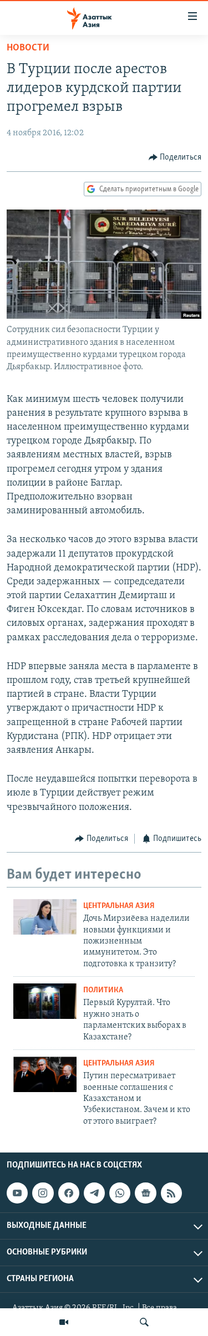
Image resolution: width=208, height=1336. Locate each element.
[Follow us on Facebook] (68, 1193)
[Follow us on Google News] (145, 1193)
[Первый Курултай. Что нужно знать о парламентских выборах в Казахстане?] (45, 1001)
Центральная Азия (119, 906)
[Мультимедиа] (63, 1322)
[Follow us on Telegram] (94, 1193)
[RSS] (171, 1193)
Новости (28, 48)
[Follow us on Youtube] (17, 1193)
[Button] (175, 157)
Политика (103, 990)
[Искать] (144, 1322)
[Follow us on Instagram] (42, 1193)
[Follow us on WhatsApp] (119, 1193)
